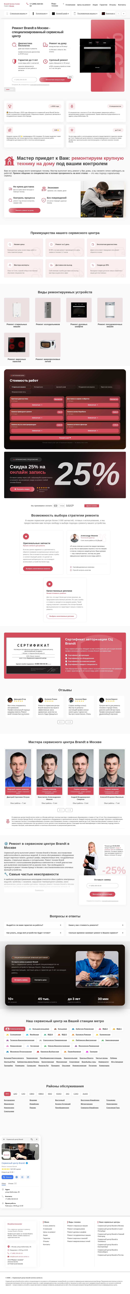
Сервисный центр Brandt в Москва (111, 1226)
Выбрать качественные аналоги (38, 568)
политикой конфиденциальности (39, 82)
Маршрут (9, 1177)
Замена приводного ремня (21, 412)
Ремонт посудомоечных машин (79, 1235)
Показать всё (65, 438)
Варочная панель (112, 13)
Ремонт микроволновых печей (78, 1241)
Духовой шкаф (61, 13)
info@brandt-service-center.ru (19, 1256)
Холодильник (41, 13)
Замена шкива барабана (76, 412)
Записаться (36, 405)
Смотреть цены (41, 980)
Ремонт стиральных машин (77, 1226)
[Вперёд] (124, 13)
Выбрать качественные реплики (61, 616)
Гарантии (103, 5)
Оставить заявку (21, 980)
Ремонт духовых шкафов (76, 1232)
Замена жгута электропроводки (23, 424)
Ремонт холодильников (76, 1229)
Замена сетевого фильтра (77, 424)
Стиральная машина (18, 13)
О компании (70, 5)
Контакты (122, 5)
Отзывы (112, 5)
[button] (7, 89)
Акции (95, 5)
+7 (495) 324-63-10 (36, 5)
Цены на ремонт (84, 5)
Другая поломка (91, 506)
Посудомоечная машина (86, 13)
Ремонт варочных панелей (77, 1238)
